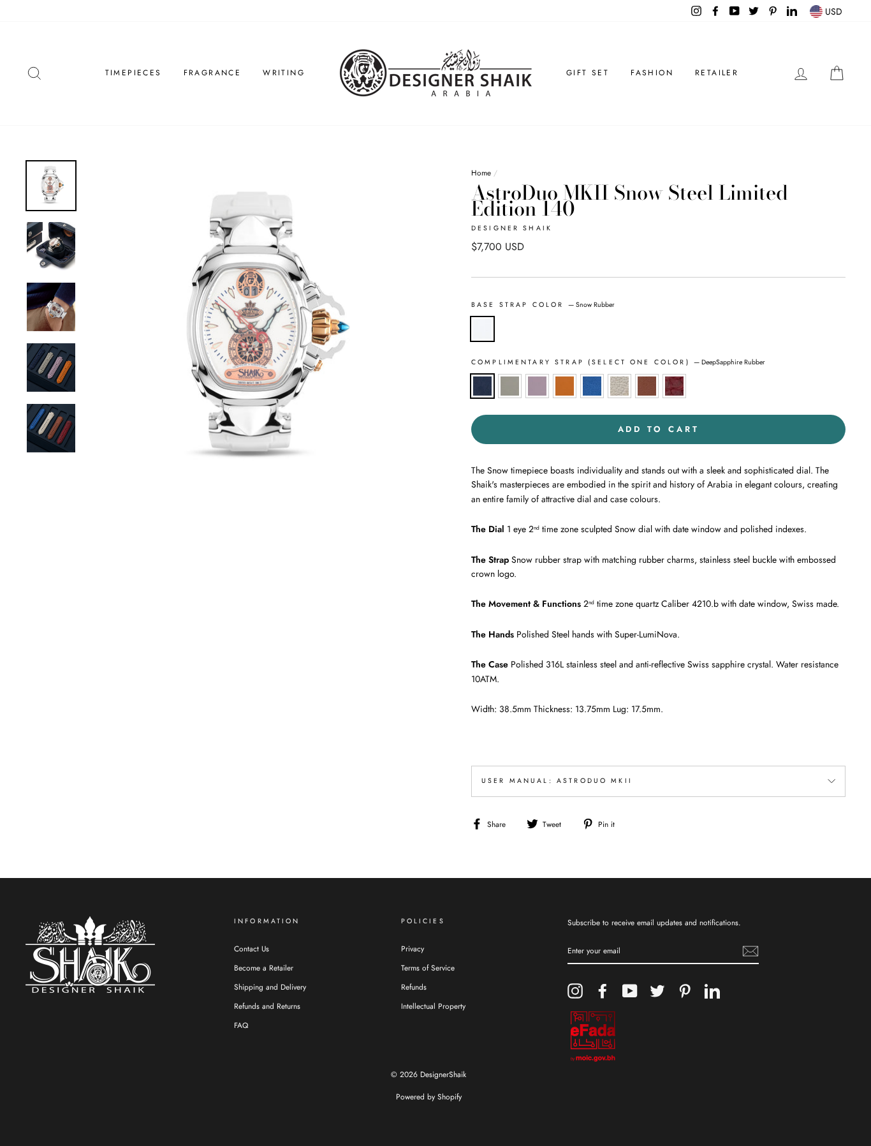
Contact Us (251, 948)
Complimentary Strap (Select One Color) (618, 362)
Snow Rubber (482, 328)
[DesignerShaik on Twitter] (657, 991)
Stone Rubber (510, 386)
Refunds (414, 986)
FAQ (241, 1025)
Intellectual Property (433, 1006)
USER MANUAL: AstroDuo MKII (557, 780)
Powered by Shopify (429, 1097)
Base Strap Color (543, 304)
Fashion (652, 72)
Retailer (716, 72)
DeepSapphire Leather (592, 386)
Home (481, 172)
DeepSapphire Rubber (482, 386)
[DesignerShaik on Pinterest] (684, 991)
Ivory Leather (619, 386)
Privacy (412, 948)
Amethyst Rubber (537, 386)
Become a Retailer (263, 967)
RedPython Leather (674, 386)
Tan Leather (647, 386)
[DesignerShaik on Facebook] (602, 991)
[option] (257, 331)
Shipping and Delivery (270, 986)
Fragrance (213, 72)
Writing (284, 72)
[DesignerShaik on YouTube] (630, 991)
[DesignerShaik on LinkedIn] (712, 991)
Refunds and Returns (267, 1006)
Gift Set (587, 72)
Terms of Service (428, 967)
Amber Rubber (564, 386)
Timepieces (133, 72)
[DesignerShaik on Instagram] (575, 991)
